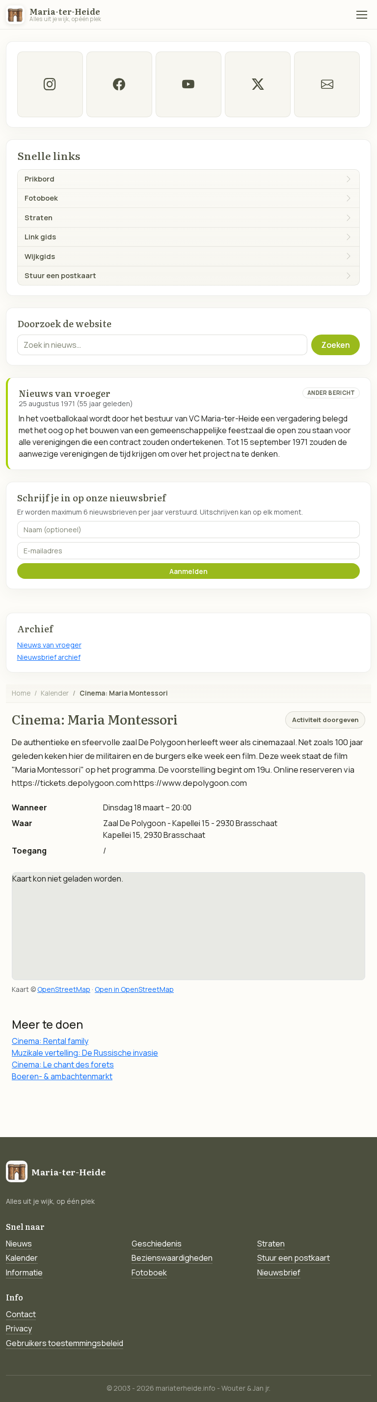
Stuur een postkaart (293, 1257)
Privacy (19, 1328)
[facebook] (119, 84)
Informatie (24, 1272)
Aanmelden (188, 571)
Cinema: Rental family (50, 1041)
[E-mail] (327, 84)
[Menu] (361, 14)
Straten (271, 1243)
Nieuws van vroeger (49, 644)
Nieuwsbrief (278, 1272)
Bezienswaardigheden (172, 1257)
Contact (21, 1314)
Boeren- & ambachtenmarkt (62, 1076)
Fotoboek (149, 1272)
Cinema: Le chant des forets (63, 1064)
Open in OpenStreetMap (134, 989)
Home (21, 693)
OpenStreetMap (63, 989)
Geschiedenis (157, 1243)
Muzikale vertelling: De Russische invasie (85, 1052)
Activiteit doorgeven (325, 719)
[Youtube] (188, 84)
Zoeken (335, 344)
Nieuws (19, 1243)
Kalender (55, 693)
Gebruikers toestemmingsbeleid (64, 1343)
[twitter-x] (258, 84)
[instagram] (50, 84)
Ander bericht (331, 392)
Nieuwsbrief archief (49, 657)
